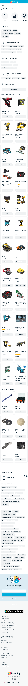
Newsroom (4, 657)
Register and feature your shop (9, 625)
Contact (3, 620)
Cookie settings (5, 649)
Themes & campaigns (7, 655)
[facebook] (15, 679)
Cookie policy (4, 647)
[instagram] (12, 679)
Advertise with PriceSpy (7, 623)
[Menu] (2, 2)
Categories (4, 664)
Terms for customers (6, 642)
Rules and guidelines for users (9, 638)
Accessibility (4, 632)
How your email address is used (9, 598)
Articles (3, 662)
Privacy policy (5, 644)
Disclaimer (4, 640)
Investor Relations (6, 660)
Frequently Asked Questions (8, 629)
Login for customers (6, 627)
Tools (3, 5)
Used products (5, 666)
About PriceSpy (5, 618)
